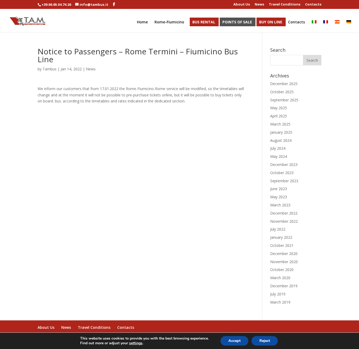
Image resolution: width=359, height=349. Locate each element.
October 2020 (282, 269)
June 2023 (278, 188)
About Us (241, 5)
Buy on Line (270, 22)
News (259, 5)
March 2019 (280, 302)
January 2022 (281, 237)
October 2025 (282, 91)
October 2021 (282, 245)
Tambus (50, 68)
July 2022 (277, 229)
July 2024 (277, 148)
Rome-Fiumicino (169, 22)
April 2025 (278, 115)
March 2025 (280, 124)
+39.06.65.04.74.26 (56, 4)
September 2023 (284, 180)
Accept (234, 340)
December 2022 (284, 213)
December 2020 (284, 253)
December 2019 (284, 285)
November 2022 (284, 221)
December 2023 (284, 164)
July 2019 (277, 293)
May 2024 (278, 156)
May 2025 (278, 107)
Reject (264, 340)
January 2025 (281, 132)
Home (142, 22)
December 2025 (284, 83)
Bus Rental (203, 22)
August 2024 (280, 140)
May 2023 (278, 196)
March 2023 (280, 204)
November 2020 (284, 261)
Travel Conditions (284, 5)
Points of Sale (237, 22)
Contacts (313, 5)
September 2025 (284, 99)
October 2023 (282, 172)
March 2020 (280, 277)
